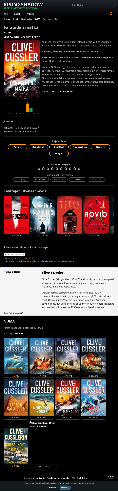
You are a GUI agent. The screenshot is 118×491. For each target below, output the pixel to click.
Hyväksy (65, 487)
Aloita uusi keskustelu (14, 254)
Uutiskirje (40, 478)
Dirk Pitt (18, 333)
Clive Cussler (11, 36)
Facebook (51, 478)
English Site (82, 478)
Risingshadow (23, 5)
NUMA (8, 32)
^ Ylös (111, 476)
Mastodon (65, 478)
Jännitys (8, 121)
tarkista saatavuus (63, 91)
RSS (73, 478)
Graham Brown (30, 36)
